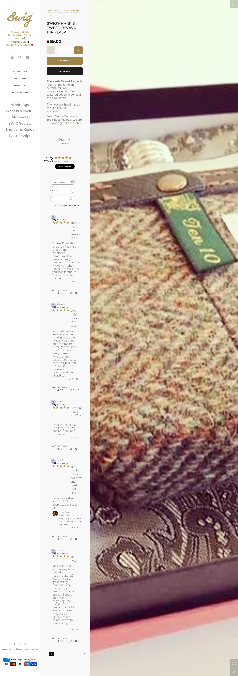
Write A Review (64, 166)
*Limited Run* (20, 85)
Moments (20, 117)
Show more (52, 111)
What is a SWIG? (20, 111)
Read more (58, 626)
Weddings (20, 105)
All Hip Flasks (20, 71)
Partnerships (20, 136)
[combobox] (62, 190)
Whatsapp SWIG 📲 (19, 42)
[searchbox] (60, 182)
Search (19, 56)
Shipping (18, 649)
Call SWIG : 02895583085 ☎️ (20, 45)
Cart (27, 56)
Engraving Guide (20, 129)
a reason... (74, 123)
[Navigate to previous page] (45, 654)
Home (49, 10)
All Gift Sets (20, 78)
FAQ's (27, 649)
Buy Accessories (20, 92)
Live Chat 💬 (20, 38)
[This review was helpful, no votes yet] (71, 293)
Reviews (34, 649)
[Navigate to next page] (84, 654)
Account (12, 56)
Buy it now (65, 71)
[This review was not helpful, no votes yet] (76, 293)
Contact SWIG (7, 649)
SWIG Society (20, 123)
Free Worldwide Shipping (20, 35)
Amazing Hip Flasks (20, 32)
